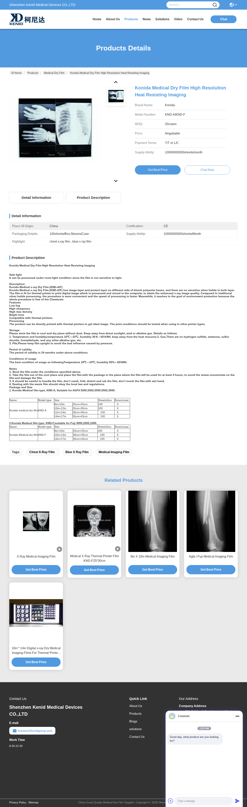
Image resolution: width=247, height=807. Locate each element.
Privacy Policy (17, 802)
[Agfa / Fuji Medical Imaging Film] (211, 521)
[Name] (214, 5)
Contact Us (137, 736)
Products (32, 72)
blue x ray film (77, 452)
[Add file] (170, 801)
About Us (135, 706)
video (178, 19)
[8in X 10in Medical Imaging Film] (152, 521)
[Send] (237, 801)
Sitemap (33, 802)
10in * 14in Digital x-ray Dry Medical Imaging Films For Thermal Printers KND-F (36, 651)
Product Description (93, 198)
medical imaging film (114, 452)
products (131, 19)
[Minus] (237, 716)
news (147, 19)
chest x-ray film (42, 452)
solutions (162, 19)
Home (97, 19)
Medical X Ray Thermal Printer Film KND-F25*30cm (94, 558)
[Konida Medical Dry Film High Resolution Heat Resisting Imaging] (55, 131)
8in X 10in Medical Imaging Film (153, 556)
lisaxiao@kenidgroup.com (35, 730)
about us (113, 19)
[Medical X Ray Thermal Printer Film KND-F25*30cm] (94, 521)
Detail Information (36, 198)
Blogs (133, 721)
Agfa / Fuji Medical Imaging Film (211, 556)
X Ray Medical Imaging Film (36, 556)
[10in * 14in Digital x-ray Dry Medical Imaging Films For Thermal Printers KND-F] (36, 613)
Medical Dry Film (54, 72)
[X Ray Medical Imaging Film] (36, 521)
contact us (195, 19)
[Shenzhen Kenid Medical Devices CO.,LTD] (30, 19)
